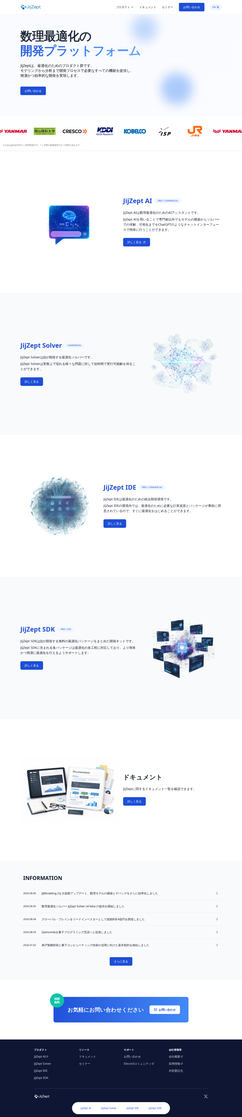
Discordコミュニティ (137, 1064)
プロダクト (123, 7)
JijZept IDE (132, 1108)
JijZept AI (86, 1108)
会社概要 (174, 1056)
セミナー (167, 7)
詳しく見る (134, 242)
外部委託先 (176, 1071)
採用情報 (174, 1064)
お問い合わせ (191, 7)
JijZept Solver (109, 1108)
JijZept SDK (155, 1108)
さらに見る (121, 961)
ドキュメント (147, 7)
